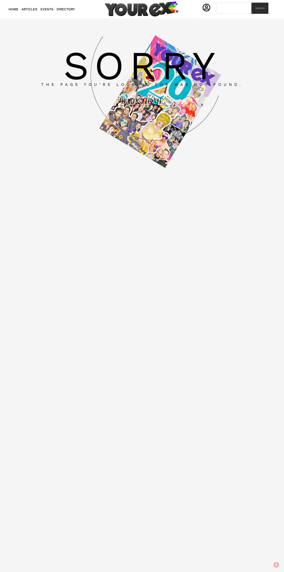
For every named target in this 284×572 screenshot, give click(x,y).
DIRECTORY (66, 9)
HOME (13, 9)
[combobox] (233, 8)
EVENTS (46, 9)
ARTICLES (29, 9)
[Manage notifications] (276, 564)
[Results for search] (233, 15)
